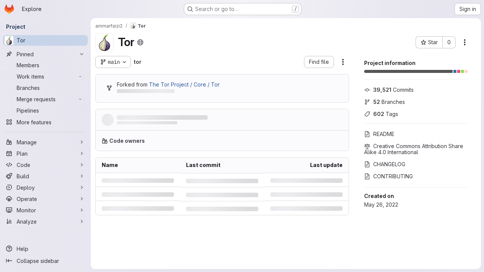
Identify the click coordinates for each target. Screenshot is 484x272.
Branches (389, 102)
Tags (385, 114)
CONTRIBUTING (393, 176)
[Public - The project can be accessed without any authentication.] (140, 42)
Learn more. (324, 141)
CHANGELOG (389, 164)
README (383, 134)
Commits (393, 90)
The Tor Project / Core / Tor (184, 84)
